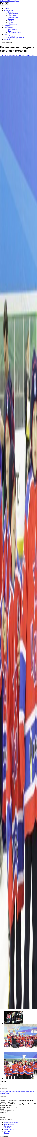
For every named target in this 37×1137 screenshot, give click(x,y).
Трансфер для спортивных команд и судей (14, 1091)
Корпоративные (13, 13)
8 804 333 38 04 (5, 1)
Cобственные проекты (15, 32)
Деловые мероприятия (11, 1122)
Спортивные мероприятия (8, 55)
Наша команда (8, 27)
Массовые (11, 19)
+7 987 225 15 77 (18, 1119)
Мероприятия (8, 10)
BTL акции (11, 36)
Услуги (6, 34)
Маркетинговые (13, 17)
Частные (10, 22)
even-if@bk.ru (9, 1109)
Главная (6, 8)
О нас (9, 31)
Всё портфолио (12, 24)
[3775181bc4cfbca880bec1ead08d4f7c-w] (13, 1023)
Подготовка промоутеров (16, 37)
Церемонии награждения (26, 55)
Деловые (10, 12)
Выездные (11, 20)
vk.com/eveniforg (12, 1112)
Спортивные (12, 15)
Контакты (7, 39)
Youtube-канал (11, 1117)
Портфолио (7, 25)
